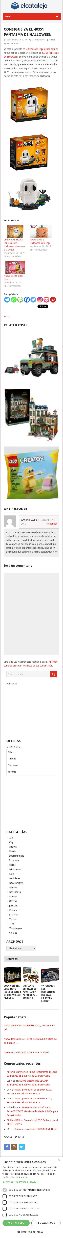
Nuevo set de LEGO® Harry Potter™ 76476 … (28, 1052)
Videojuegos (15, 928)
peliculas (13, 905)
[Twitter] (33, 300)
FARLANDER (13, 1120)
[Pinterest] (53, 300)
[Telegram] (7, 300)
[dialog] (31, 1197)
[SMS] (20, 300)
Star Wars (13, 765)
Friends (12, 758)
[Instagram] (40, 300)
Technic (12, 771)
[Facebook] (27, 300)
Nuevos (13, 896)
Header (13, 851)
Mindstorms (15, 869)
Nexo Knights (16, 883)
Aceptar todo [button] (16, 1222)
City (10, 752)
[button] (31, 1182)
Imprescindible (16, 855)
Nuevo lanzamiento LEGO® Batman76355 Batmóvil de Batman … (30, 1041)
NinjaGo (13, 887)
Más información (19, 1177)
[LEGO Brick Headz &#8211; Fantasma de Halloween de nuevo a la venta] (15, 231)
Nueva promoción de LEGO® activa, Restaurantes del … (29, 1027)
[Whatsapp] (14, 300)
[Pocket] (46, 300)
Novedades (12, 43)
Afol (11, 837)
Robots (13, 910)
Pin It (7, 316)
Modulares (14, 878)
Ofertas (13, 901)
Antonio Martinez (16, 1072)
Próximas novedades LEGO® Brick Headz (36, 1129)
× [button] (59, 1160)
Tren (11, 923)
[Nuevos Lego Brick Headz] (15, 267)
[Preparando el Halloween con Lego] (41, 231)
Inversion (14, 860)
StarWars (13, 914)
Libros (12, 864)
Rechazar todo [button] (46, 1222)
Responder (51, 523)
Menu (8, 16)
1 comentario (38, 39)
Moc (11, 874)
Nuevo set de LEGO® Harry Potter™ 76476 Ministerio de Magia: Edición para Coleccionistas (32, 1111)
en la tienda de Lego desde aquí (39, 49)
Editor (52, 39)
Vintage (13, 932)
